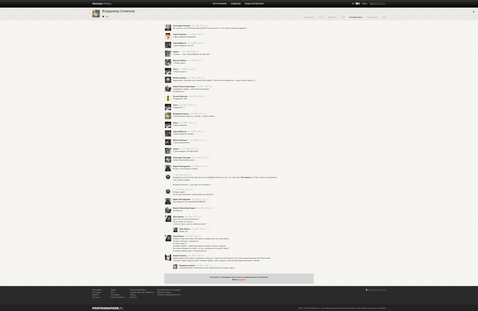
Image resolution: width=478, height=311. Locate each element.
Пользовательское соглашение (169, 290)
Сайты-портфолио (118, 297)
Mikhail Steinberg (180, 140)
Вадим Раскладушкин (181, 166)
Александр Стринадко (182, 158)
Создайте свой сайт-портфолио (141, 292)
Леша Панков (178, 217)
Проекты (95, 295)
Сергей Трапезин (179, 34)
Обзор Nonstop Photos (138, 290)
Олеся (175, 69)
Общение (236, 4)
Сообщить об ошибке (377, 290)
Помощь (133, 295)
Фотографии (220, 4)
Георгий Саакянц (179, 256)
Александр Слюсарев (181, 26)
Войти (364, 4)
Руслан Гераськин (180, 96)
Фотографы (115, 295)
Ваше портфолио (254, 4)
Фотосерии (96, 292)
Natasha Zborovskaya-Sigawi (184, 86)
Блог (343, 17)
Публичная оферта (164, 292)
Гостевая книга (355, 17)
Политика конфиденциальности (169, 295)
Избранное (332, 17)
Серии (321, 17)
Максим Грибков (179, 60)
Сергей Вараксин (180, 43)
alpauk (175, 52)
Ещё (384, 17)
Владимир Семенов (181, 114)
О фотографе (372, 17)
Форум (113, 290)
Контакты (133, 297)
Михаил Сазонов (179, 78)
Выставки (96, 297)
